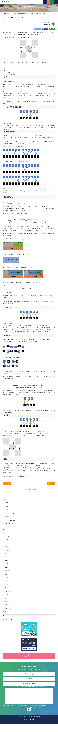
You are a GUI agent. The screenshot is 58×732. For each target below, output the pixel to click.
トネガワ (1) (8, 601)
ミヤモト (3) (8, 567)
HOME (4, 13)
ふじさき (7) (8, 543)
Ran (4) (7, 587)
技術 (32, 13)
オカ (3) (7, 584)
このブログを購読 (8, 619)
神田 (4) (7, 560)
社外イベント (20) (9, 513)
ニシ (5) (7, 577)
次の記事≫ (51, 483)
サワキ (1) (7, 594)
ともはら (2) (8, 553)
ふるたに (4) (8, 546)
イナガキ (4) (8, 557)
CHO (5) (7, 536)
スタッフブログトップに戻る (29, 489)
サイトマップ (29, 716)
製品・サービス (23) (10, 520)
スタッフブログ (27, 13)
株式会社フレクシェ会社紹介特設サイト (15, 13)
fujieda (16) (8, 539)
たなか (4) (7, 598)
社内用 (6, 503)
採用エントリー (29, 657)
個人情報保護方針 (37, 716)
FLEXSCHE (5, 2)
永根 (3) (7, 574)
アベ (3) (7, 532)
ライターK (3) (8, 563)
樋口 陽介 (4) (8, 550)
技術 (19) (7, 516)
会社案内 (23, 716)
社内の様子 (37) (9, 523)
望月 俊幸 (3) (8, 570)
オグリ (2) (7, 581)
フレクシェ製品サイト (45, 1)
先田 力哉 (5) (8, 591)
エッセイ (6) (8, 509)
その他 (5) (7, 506)
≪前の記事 (7, 483)
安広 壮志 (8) (8, 608)
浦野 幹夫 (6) (8, 605)
